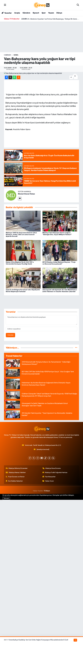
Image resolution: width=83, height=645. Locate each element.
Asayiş (17, 13)
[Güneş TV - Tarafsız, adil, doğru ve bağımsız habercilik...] (41, 5)
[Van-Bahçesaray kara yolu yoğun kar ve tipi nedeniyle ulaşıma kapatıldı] (41, 73)
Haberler (7, 55)
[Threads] (49, 458)
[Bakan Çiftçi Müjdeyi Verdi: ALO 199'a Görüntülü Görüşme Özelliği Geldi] (23, 250)
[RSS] (53, 458)
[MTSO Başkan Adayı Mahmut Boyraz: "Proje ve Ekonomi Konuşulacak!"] (59, 250)
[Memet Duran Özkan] (11, 195)
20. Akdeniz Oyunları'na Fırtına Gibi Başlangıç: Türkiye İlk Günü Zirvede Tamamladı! (50, 19)
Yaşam (51, 13)
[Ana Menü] (5, 5)
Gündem (26, 13)
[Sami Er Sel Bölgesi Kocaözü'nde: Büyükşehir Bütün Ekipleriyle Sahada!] (23, 278)
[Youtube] (41, 458)
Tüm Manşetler (50, 477)
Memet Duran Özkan (26, 194)
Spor (44, 13)
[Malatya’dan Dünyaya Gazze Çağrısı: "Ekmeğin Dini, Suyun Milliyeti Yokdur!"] (59, 221)
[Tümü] (76, 348)
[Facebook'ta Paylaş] (6, 77)
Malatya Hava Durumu (53, 468)
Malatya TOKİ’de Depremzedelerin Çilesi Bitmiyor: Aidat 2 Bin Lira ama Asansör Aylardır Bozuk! (21, 234)
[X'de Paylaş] (10, 77)
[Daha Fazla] (18, 77)
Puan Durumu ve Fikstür (16, 477)
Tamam (6, 498)
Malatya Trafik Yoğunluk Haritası (56, 472)
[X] (34, 458)
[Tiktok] (45, 458)
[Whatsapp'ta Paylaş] (14, 77)
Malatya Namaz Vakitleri (17, 472)
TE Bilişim (47, 491)
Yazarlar (8, 13)
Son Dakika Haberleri (15, 481)
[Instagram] (37, 458)
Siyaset (36, 13)
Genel (16, 55)
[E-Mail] (20, 198)
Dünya (59, 13)
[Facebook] (30, 458)
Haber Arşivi (49, 481)
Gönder (10, 335)
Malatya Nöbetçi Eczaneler (18, 468)
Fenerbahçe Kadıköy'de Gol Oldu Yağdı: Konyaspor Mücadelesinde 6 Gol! (38, 640)
